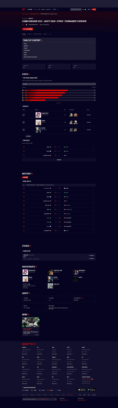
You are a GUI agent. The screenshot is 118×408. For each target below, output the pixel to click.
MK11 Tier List (69, 381)
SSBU (38, 357)
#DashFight (29, 328)
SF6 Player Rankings (40, 349)
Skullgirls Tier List (55, 371)
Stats (25, 43)
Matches (26, 45)
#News (24, 328)
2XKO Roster (54, 349)
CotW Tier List (69, 349)
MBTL (38, 377)
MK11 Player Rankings (71, 379)
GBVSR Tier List (84, 351)
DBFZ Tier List (69, 361)
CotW (49, 9)
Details (81, 298)
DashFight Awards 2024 (86, 379)
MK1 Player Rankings (25, 359)
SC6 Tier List (39, 371)
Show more (24, 354)
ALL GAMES (30, 9)
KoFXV (23, 377)
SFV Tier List (54, 381)
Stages (25, 48)
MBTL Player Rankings (41, 379)
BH (82, 357)
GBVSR (54, 9)
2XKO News (54, 351)
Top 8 (24, 256)
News (25, 54)
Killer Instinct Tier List (70, 371)
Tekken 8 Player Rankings (26, 349)
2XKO (44, 9)
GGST (23, 367)
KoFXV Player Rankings (26, 379)
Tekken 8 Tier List (25, 351)
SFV (52, 377)
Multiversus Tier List (85, 371)
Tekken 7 (54, 357)
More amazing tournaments (30, 57)
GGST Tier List (24, 371)
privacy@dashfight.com (82, 400)
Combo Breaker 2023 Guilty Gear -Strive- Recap (30, 318)
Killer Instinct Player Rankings (72, 369)
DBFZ (68, 357)
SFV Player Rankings (55, 379)
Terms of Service (39, 399)
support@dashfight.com (64, 400)
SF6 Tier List (39, 351)
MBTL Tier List (39, 381)
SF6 (39, 9)
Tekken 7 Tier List (55, 361)
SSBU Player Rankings (41, 359)
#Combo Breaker (27, 330)
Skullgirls (54, 367)
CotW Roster (69, 351)
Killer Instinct (70, 367)
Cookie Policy (46, 399)
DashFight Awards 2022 (86, 383)
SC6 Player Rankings (40, 369)
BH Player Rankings (85, 359)
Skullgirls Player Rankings (56, 369)
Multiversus (84, 367)
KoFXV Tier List (24, 381)
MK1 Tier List (24, 361)
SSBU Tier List (39, 361)
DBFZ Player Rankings (70, 359)
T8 (35, 9)
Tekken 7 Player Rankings (56, 359)
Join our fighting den (29, 387)
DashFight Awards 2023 (86, 381)
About (25, 52)
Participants (27, 50)
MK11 (68, 377)
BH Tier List (84, 361)
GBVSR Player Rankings (86, 349)
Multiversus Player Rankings (87, 369)
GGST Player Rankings (26, 369)
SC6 (38, 367)
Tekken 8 (24, 347)
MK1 (23, 357)
